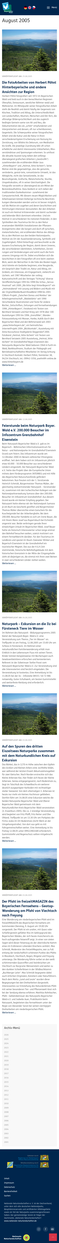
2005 (6, 1125)
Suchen (7, 1196)
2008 (6, 1112)
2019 (6, 1065)
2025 (6, 1039)
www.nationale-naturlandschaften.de (20, 1221)
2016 (6, 1078)
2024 (6, 1044)
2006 (6, 1121)
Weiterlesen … (9, 365)
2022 (6, 1052)
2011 (6, 1099)
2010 (6, 1104)
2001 (6, 1142)
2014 (6, 1086)
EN (29, 7)
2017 (6, 1074)
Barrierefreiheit (10, 1192)
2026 (6, 1035)
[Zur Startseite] (7, 7)
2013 (6, 1091)
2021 (6, 1056)
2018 (6, 1069)
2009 (6, 1108)
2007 (6, 1117)
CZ (33, 7)
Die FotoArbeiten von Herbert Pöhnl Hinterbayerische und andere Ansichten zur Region (29, 87)
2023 (6, 1048)
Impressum (9, 1183)
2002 (6, 1138)
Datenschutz (9, 1187)
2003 (6, 1134)
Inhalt (6, 1179)
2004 (6, 1129)
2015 (6, 1082)
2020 (6, 1061)
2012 (6, 1095)
